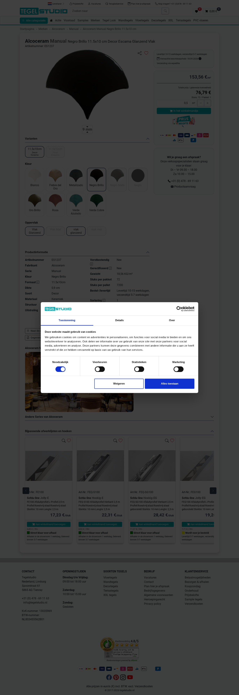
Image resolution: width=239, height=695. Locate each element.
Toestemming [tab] (67, 320)
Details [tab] (119, 320)
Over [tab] (172, 320)
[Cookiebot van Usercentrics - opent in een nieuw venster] (179, 308)
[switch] (100, 369)
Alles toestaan (169, 383)
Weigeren (119, 383)
